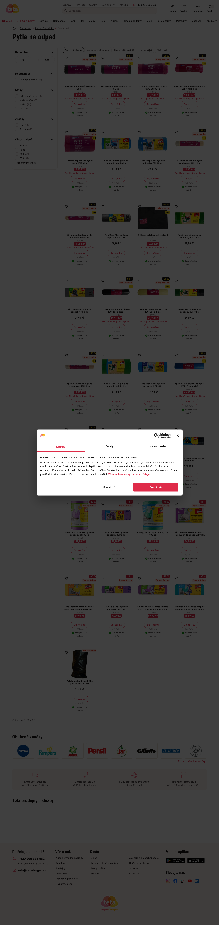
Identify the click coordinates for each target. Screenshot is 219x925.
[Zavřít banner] (178, 436)
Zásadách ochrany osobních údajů (129, 474)
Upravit (107, 487)
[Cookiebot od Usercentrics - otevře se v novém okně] (156, 435)
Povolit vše (156, 487)
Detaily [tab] (109, 446)
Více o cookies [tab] (158, 446)
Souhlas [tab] (61, 446)
